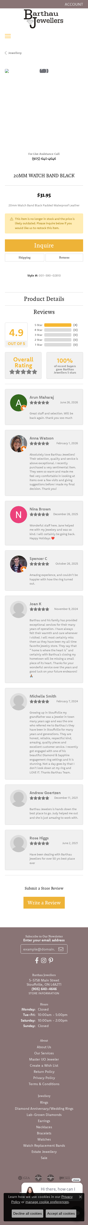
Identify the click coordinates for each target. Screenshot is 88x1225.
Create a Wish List (44, 1065)
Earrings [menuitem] (44, 1121)
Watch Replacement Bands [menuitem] (44, 1145)
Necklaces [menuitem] (44, 1127)
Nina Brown (40, 508)
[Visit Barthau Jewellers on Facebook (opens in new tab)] (37, 961)
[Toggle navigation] (8, 36)
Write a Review (44, 903)
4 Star (38, 330)
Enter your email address (44, 940)
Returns (64, 257)
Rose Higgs (39, 837)
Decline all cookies (27, 1213)
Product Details (44, 298)
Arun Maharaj (42, 397)
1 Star (38, 344)
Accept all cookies (61, 1213)
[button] (73, 4)
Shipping (25, 257)
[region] (44, 108)
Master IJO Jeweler (44, 1059)
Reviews (44, 312)
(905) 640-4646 (44, 158)
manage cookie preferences (47, 1202)
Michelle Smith (43, 696)
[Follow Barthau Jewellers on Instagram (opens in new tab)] (43, 961)
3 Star (38, 335)
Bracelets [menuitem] (44, 1133)
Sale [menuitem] (44, 1158)
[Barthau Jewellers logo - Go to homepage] (44, 18)
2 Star (38, 340)
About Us (44, 1047)
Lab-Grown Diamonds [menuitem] (44, 1114)
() (75, 325)
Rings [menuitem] (44, 1102)
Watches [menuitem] (44, 1139)
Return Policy (44, 1071)
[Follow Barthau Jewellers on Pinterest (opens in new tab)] (51, 961)
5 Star (38, 325)
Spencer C (38, 558)
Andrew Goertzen (45, 792)
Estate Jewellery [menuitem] (44, 1151)
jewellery (15, 53)
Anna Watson (42, 438)
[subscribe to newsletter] (61, 949)
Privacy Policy (44, 1078)
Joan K (35, 603)
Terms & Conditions (44, 1084)
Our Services (44, 1053)
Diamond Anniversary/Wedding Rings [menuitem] (44, 1108)
